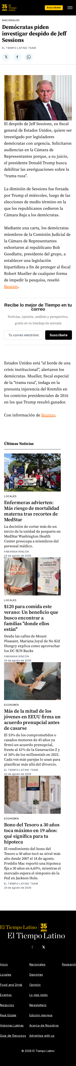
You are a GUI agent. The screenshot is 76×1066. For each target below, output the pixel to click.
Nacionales (11, 20)
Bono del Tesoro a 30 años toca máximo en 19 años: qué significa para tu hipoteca (32, 833)
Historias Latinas (12, 1025)
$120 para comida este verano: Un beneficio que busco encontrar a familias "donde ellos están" (31, 617)
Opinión (35, 984)
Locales (10, 496)
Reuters (11, 286)
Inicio (4, 964)
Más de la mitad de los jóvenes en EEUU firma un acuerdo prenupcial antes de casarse (32, 719)
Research (69, 964)
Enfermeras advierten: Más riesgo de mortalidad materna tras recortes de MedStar (31, 511)
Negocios (7, 1005)
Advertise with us (42, 1035)
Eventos (6, 995)
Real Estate (8, 1015)
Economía (11, 704)
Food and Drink (11, 984)
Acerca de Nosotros (44, 1025)
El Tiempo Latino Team (19, 47)
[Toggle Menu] (70, 7)
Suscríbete (54, 7)
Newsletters (38, 1005)
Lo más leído (38, 995)
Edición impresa (41, 1015)
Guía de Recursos (13, 1035)
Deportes (36, 974)
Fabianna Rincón (16, 551)
